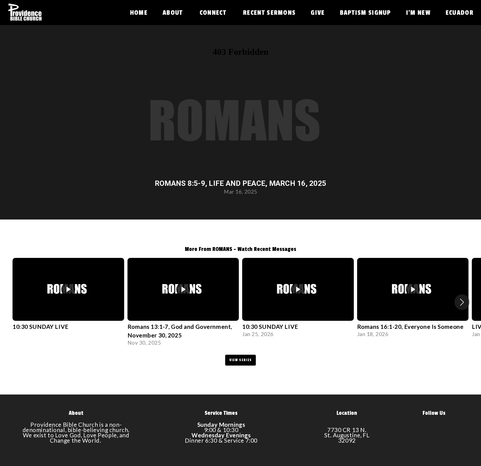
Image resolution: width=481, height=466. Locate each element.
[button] (462, 302)
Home (139, 13)
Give (318, 13)
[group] (68, 297)
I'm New (418, 13)
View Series (240, 360)
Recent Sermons (269, 13)
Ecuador (459, 13)
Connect (214, 13)
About (174, 13)
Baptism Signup (365, 13)
